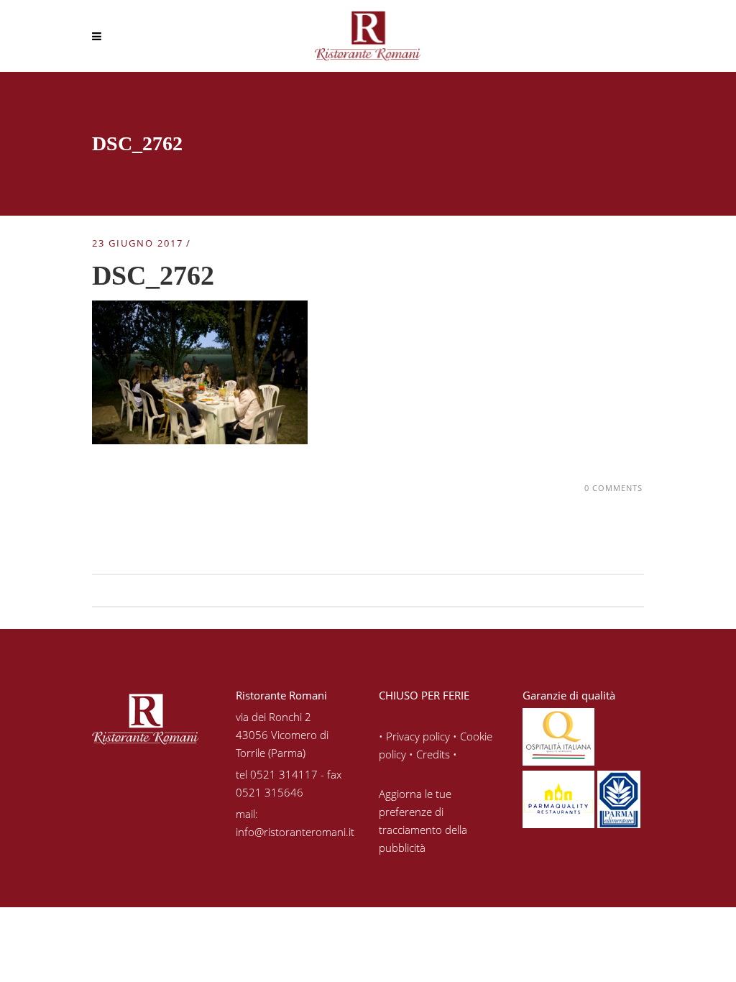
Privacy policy (418, 736)
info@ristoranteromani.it (295, 832)
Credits (433, 754)
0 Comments (613, 487)
